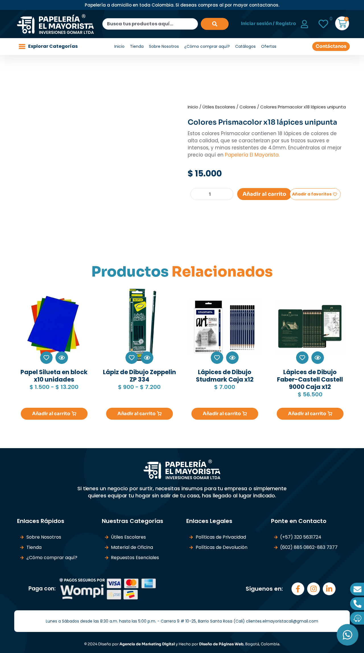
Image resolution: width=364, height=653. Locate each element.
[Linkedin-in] (329, 588)
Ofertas (268, 46)
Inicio (119, 46)
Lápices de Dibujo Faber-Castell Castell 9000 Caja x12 (310, 379)
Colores (247, 107)
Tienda (137, 46)
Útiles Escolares (218, 107)
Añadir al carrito (264, 194)
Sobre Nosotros (164, 46)
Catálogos (245, 46)
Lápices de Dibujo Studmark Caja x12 (225, 376)
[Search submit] (215, 24)
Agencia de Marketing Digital (147, 644)
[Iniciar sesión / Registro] (304, 24)
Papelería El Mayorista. (252, 154)
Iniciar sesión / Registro (268, 23)
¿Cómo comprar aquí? (207, 46)
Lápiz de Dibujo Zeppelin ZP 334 (139, 376)
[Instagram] (313, 588)
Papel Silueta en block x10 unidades (54, 376)
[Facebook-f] (297, 588)
